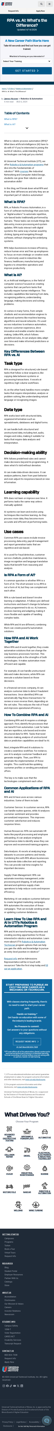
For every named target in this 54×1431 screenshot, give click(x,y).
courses (24, 171)
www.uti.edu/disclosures (35, 1080)
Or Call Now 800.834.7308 (27, 1047)
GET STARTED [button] (25, 70)
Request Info (13, 11)
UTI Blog (11, 89)
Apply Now (40, 11)
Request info (10, 958)
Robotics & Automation (24, 89)
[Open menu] (49, 4)
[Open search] (41, 4)
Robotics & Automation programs (27, 164)
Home (4, 89)
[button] (27, 128)
